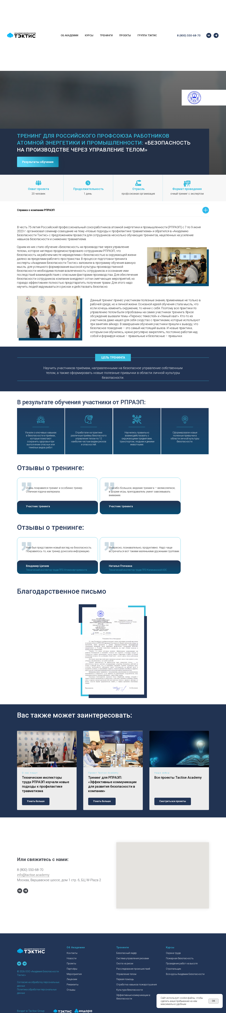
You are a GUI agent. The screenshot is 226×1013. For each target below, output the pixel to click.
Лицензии (72, 979)
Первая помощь (97, 3)
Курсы (89, 35)
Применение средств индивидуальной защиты (116, 10)
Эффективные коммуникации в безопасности (115, 17)
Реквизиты (72, 984)
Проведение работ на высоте (182, 963)
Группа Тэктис (147, 35)
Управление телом (126, 974)
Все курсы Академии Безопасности (185, 974)
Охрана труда (173, 953)
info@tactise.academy (33, 875)
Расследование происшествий (51, 10)
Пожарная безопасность (47, 3)
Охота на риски (124, 963)
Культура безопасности (46, 24)
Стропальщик (173, 968)
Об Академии (69, 35)
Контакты (72, 953)
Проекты (92, 17)
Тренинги (106, 35)
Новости (92, 3)
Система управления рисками (50, 3)
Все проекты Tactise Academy (178, 777)
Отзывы (71, 989)
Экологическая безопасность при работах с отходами (120, 3)
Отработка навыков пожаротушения (109, 10)
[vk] (208, 35)
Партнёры (93, 24)
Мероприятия (95, 10)
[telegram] (216, 35)
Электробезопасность (45, 10)
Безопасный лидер (126, 953)
